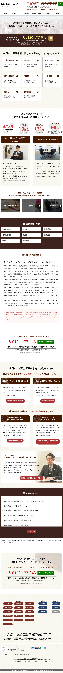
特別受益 (29, 615)
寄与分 (25, 229)
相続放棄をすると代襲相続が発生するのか (15, 506)
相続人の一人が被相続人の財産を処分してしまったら (18, 515)
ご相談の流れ (26, 13)
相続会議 (41, 639)
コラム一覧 (31, 531)
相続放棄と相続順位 (48, 401)
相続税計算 (56, 607)
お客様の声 (24, 639)
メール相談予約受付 (47, 341)
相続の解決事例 (33, 639)
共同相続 (19, 620)
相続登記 (29, 603)
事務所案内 (43, 9)
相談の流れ (31, 206)
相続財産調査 (6, 235)
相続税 (56, 603)
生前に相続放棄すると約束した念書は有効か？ (17, 525)
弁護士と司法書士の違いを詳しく (31, 478)
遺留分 (4, 241)
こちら (42, 7)
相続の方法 (18, 611)
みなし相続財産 (8, 620)
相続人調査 (47, 229)
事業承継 (43, 611)
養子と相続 (8, 624)
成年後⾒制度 (18, 615)
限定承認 (39, 635)
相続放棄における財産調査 (15, 401)
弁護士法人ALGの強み (54, 9)
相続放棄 (47, 235)
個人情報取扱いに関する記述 (22, 654)
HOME (5, 13)
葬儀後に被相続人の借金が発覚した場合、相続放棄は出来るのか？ (22, 510)
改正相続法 (29, 620)
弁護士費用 (57, 13)
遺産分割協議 (6, 229)
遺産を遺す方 (46, 13)
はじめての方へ (16, 13)
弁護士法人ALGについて (32, 9)
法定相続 (26, 241)
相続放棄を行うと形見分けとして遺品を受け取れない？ (19, 520)
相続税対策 (43, 603)
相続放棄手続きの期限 (15, 440)
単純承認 (32, 635)
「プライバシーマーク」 (11, 650)
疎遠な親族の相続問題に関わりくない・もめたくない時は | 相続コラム (23, 501)
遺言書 (25, 235)
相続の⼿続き (29, 607)
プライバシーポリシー (6, 654)
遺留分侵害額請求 (8, 615)
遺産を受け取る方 (36, 13)
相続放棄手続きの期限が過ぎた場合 (47, 441)
